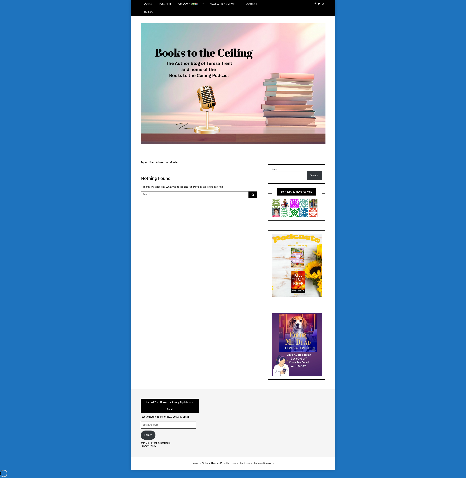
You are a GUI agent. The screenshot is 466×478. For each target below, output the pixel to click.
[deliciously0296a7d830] (313, 212)
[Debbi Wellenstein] (303, 212)
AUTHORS (252, 4)
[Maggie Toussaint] (276, 212)
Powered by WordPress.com (259, 463)
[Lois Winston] (294, 212)
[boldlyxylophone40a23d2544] (303, 203)
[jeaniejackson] (276, 203)
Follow (148, 435)
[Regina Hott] (285, 203)
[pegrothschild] (285, 212)
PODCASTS (165, 4)
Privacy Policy (148, 446)
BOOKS (148, 4)
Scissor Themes (211, 463)
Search (275, 169)
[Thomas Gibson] (313, 203)
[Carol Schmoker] (294, 203)
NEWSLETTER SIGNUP (222, 4)
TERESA (148, 12)
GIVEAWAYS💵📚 (188, 4)
